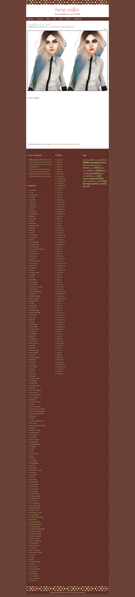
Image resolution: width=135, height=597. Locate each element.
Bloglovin (31, 19)
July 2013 (59, 331)
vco (99, 184)
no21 (31, 404)
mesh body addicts (34, 395)
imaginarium (33, 350)
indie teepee (33, 352)
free (31, 303)
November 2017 (61, 209)
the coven (32, 501)
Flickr (48, 19)
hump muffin (67, 9)
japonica (32, 355)
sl (87, 181)
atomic (97, 160)
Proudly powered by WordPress (58, 592)
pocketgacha (33, 432)
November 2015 (61, 265)
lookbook (32, 374)
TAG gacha (32, 486)
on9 (31, 418)
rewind (31, 446)
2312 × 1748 (48, 27)
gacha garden (33, 310)
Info (54, 19)
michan (96, 173)
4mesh (31, 197)
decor (31, 258)
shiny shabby (33, 463)
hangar (31, 336)
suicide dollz (33, 482)
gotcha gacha (33, 329)
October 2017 (60, 211)
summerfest (33, 484)
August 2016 (60, 244)
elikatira (85, 165)
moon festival (33, 397)
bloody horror (33, 226)
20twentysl (32, 195)
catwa (86, 162)
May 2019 (59, 167)
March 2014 (60, 313)
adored (84, 160)
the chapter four (34, 496)
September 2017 (61, 214)
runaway (86, 178)
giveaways (32, 327)
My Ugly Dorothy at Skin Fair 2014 (63, 27)
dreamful (32, 268)
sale (31, 456)
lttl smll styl (32, 381)
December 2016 (61, 235)
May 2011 (59, 352)
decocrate (32, 256)
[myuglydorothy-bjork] (67, 90)
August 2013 (60, 329)
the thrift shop (33, 543)
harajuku (32, 338)
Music (61, 19)
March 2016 (60, 256)
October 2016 (60, 240)
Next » (105, 29)
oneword (32, 423)
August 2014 (60, 301)
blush (31, 230)
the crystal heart (34, 505)
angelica (92, 160)
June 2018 (59, 193)
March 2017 (60, 228)
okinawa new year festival (36, 409)
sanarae (32, 461)
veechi (103, 183)
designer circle (34, 261)
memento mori (34, 385)
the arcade (32, 491)
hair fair (32, 331)
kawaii (100, 170)
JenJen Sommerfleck (35, 164)
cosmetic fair (33, 244)
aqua (31, 209)
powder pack (33, 440)
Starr (31, 162)
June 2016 (59, 249)
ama (88, 160)
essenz (85, 167)
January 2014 (60, 317)
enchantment (33, 272)
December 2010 (61, 364)
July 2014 (59, 303)
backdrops (32, 214)
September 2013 (61, 327)
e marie (92, 165)
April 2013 (59, 338)
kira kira (32, 359)
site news (32, 472)
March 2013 (60, 341)
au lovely (32, 211)
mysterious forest (34, 402)
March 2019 (60, 171)
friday (97, 167)
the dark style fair (34, 508)
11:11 (31, 193)
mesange (89, 173)
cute (91, 162)
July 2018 (59, 190)
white (84, 186)
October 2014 (60, 296)
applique (32, 207)
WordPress (77, 19)
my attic (32, 400)
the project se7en (34, 534)
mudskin (89, 176)
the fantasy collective (35, 517)
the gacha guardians (35, 524)
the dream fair (33, 510)
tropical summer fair (35, 552)
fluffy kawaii (33, 301)
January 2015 (60, 289)
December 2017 (61, 207)
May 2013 (59, 336)
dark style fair (33, 254)
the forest (32, 519)
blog (31, 221)
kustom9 (32, 367)
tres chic (32, 548)
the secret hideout (34, 541)
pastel (95, 176)
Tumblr (68, 19)
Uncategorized (33, 562)
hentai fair (32, 341)
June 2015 (59, 277)
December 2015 (61, 263)
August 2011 (60, 345)
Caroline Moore (81, 592)
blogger (32, 223)
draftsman (32, 265)
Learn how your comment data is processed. (66, 144)
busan (31, 240)
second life (99, 178)
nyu (93, 176)
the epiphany (33, 515)
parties (31, 428)
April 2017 (59, 226)
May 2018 (59, 195)
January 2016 (60, 261)
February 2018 (61, 202)
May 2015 (59, 280)
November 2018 (61, 181)
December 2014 (61, 291)
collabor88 (32, 242)
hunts (31, 348)
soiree (31, 477)
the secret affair (34, 538)
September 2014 (61, 298)
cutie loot (32, 251)
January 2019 (60, 176)
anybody (32, 204)
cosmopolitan (33, 247)
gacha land (32, 315)
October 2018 (60, 183)
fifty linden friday (34, 296)
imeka (89, 170)
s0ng (92, 178)
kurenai (32, 364)
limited (31, 371)
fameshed (32, 282)
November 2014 (61, 294)
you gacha (32, 581)
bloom (31, 228)
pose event (32, 435)
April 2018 (59, 197)
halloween (85, 171)
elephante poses (99, 162)
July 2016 (59, 247)
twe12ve (32, 555)
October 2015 (60, 268)
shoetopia (32, 468)
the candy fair (33, 494)
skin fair (32, 475)
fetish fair (32, 294)
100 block (32, 190)
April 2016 (59, 254)
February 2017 (60, 230)
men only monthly (34, 390)
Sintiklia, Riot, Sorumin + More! (42, 176)
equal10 (32, 275)
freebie (92, 168)
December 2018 (61, 178)
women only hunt (34, 578)
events (31, 280)
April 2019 (59, 169)
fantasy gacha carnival (35, 287)
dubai (31, 270)
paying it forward (34, 430)
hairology (32, 334)
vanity (31, 564)
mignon (102, 173)
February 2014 (61, 315)
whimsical (32, 573)
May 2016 (59, 251)
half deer (102, 168)
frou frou (32, 308)
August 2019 (60, 160)
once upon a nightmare (36, 421)
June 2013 (59, 334)
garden (31, 317)
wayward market (34, 569)
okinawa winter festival (36, 414)
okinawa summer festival (36, 411)
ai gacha (32, 200)
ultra (31, 559)
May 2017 (59, 223)
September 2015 (61, 270)
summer (96, 181)
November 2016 (61, 237)
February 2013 (60, 343)
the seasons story (34, 536)
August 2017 (60, 216)
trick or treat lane (34, 550)
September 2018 (61, 186)
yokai (88, 186)
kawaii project (33, 357)
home (31, 345)
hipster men (33, 343)
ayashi (101, 160)
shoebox (32, 465)
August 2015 (60, 273)
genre (31, 320)
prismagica (32, 442)
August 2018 (60, 188)
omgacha (32, 416)
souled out (32, 479)
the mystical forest (34, 531)
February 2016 (60, 258)
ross (31, 451)
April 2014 (59, 310)
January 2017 (60, 233)
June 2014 (59, 305)
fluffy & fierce (33, 298)
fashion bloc (33, 289)
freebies (32, 305)
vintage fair (33, 567)
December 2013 (61, 320)
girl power (32, 324)
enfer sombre (98, 165)
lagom (104, 171)
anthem (32, 202)
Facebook (40, 19)
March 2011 (60, 357)
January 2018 (60, 204)
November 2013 (61, 322)
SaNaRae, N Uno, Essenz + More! (43, 162)
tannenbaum (33, 489)
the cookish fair (34, 498)
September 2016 (61, 242)
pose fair (32, 437)
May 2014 (59, 308)
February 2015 (60, 287)
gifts (31, 322)
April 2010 (59, 371)
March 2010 (60, 374)
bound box (32, 237)
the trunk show (34, 545)
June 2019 (59, 164)
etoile (31, 277)
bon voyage (32, 235)
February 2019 (61, 174)
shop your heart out (35, 470)
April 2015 (59, 282)
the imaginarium (34, 527)
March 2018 (60, 200)
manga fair (32, 383)
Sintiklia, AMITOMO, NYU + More (43, 160)
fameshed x (33, 284)
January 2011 (60, 362)
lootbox (31, 376)
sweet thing (102, 181)
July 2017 (59, 218)
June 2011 (59, 350)
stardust (91, 181)
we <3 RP (32, 571)
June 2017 (59, 221)
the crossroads (33, 503)
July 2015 (59, 275)
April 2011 (59, 355)
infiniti (94, 171)
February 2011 (60, 360)
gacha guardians (34, 313)
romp (31, 449)
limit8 (31, 369)
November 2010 (61, 367)
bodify (31, 232)
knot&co (32, 362)
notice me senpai (34, 407)
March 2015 (60, 284)
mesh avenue (33, 392)
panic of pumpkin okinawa (36, 425)
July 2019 (59, 162)
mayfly (84, 173)
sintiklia (85, 181)
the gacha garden (34, 522)
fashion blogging (34, 291)
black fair (32, 218)
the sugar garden (90, 183)
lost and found (33, 378)
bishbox (31, 216)
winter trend (33, 576)
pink (99, 176)
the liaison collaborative (36, 529)
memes (32, 388)
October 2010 (60, 369)
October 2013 (60, 324)
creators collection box (36, 249)
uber (31, 557)
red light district (34, 444)
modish (84, 176)
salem (31, 458)
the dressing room (34, 512)
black (105, 160)
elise (89, 165)
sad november (33, 454)
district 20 (32, 263)
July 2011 (59, 348)
